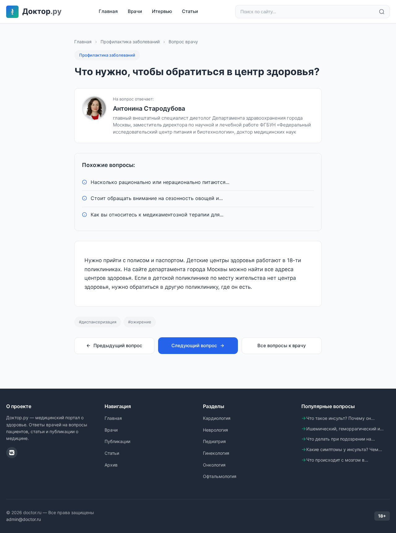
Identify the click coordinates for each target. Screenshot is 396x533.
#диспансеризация (97, 321)
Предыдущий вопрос (117, 345)
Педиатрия (214, 441)
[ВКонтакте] (11, 452)
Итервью (162, 11)
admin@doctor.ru (23, 519)
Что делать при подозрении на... (340, 438)
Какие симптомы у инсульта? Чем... (344, 449)
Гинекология (216, 453)
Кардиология (216, 418)
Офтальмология (219, 476)
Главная (108, 11)
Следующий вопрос (194, 345)
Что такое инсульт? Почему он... (340, 418)
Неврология (215, 430)
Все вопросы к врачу (281, 345)
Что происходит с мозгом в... (337, 460)
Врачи (135, 11)
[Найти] (381, 11)
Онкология (214, 464)
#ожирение (139, 321)
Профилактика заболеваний (130, 41)
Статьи (190, 11)
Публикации (117, 441)
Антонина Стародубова (149, 108)
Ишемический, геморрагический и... (345, 428)
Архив (111, 464)
